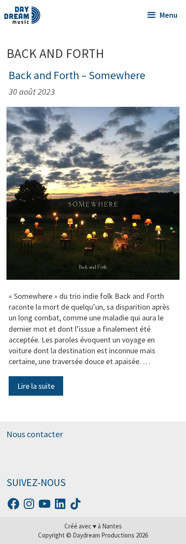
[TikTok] (76, 504)
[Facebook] (13, 504)
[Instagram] (29, 504)
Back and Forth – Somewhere (77, 75)
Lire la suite (36, 386)
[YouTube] (44, 504)
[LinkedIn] (60, 504)
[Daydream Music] (22, 15)
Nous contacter (34, 434)
